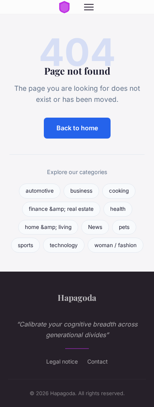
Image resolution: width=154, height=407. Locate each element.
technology (64, 245)
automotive (40, 191)
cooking (119, 191)
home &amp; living (48, 227)
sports (25, 245)
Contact (97, 361)
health (118, 209)
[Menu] (89, 7)
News (95, 227)
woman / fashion (115, 245)
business (81, 191)
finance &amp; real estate (61, 209)
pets (124, 227)
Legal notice (62, 361)
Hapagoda (77, 297)
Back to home (77, 128)
